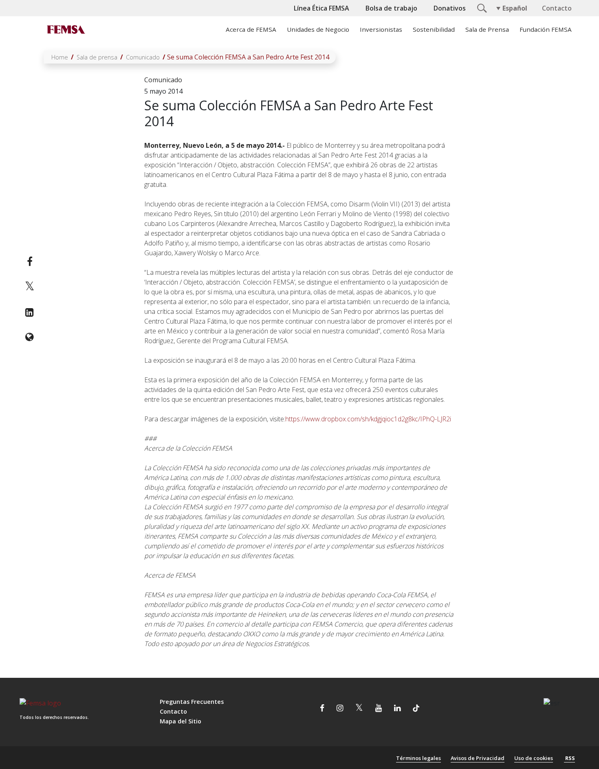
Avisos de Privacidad (477, 758)
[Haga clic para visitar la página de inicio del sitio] (65, 29)
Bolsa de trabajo (391, 8)
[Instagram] (340, 709)
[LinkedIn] (29, 312)
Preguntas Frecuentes (192, 701)
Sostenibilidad (434, 29)
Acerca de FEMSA (251, 29)
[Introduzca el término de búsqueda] (480, 7)
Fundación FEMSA (546, 29)
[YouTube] (378, 709)
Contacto (557, 8)
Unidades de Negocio (318, 29)
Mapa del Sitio (180, 721)
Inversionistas (381, 29)
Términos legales (418, 758)
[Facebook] (29, 261)
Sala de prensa (97, 57)
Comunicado (143, 57)
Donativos (450, 8)
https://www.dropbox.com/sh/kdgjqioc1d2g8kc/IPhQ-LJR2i (368, 418)
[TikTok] (416, 709)
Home (59, 57)
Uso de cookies (533, 758)
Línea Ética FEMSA (321, 8)
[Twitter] (29, 287)
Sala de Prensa (487, 29)
